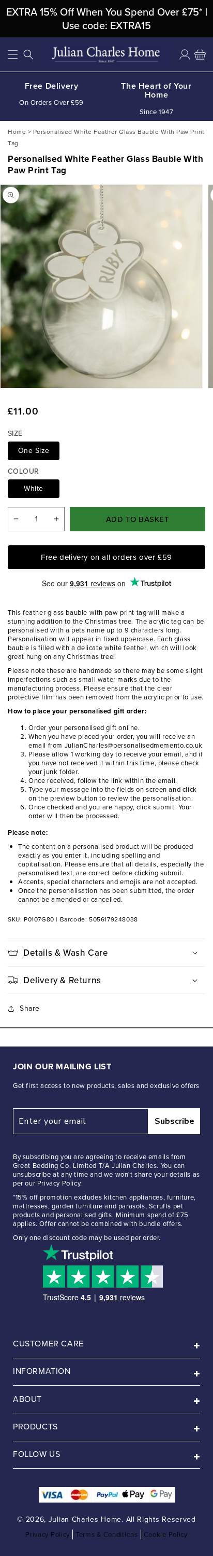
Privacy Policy (47, 1534)
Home (17, 131)
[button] (13, 54)
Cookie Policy (166, 1534)
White (33, 488)
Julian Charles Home (85, 1519)
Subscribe (174, 1121)
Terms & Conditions (106, 1534)
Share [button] (30, 1008)
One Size (34, 450)
